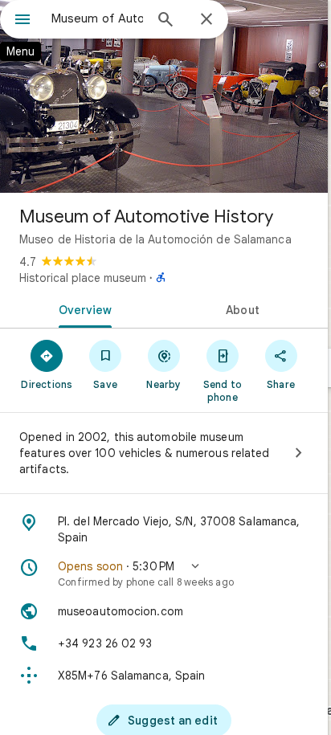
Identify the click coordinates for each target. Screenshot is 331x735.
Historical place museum (82, 278)
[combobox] (97, 18)
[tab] (82, 308)
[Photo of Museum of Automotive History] (164, 96)
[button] (164, 573)
